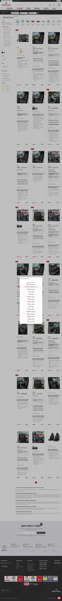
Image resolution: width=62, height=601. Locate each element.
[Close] (41, 278)
